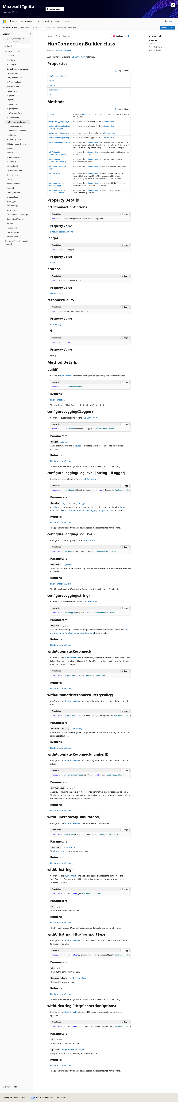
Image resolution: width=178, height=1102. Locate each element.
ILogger (53, 262)
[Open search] (166, 21)
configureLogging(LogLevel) (59, 133)
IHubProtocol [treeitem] (12, 148)
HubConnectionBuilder (60, 461)
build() (51, 114)
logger (51, 80)
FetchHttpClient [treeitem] (13, 86)
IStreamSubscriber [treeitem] (14, 170)
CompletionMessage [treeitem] (15, 78)
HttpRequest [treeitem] (12, 104)
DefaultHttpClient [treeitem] (14, 82)
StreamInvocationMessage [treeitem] (17, 214)
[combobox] (16, 40)
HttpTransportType (77, 978)
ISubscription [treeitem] (12, 175)
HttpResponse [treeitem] (12, 108)
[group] (90, 490)
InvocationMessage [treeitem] (15, 157)
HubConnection (78, 57)
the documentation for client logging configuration (86, 510)
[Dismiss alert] (173, 5)
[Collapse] (30, 34)
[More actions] (128, 36)
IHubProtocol (56, 293)
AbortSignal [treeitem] (11, 64)
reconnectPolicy (54, 90)
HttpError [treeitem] (10, 100)
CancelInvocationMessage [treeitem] (17, 69)
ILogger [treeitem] (10, 153)
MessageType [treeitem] (12, 197)
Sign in (172, 21)
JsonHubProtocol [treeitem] (13, 184)
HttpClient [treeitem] (11, 95)
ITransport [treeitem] (11, 179)
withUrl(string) (54, 173)
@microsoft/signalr (63, 36)
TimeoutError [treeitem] (12, 228)
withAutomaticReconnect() (59, 142)
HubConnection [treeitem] (13, 117)
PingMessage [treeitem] (12, 206)
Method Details (155, 50)
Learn (50, 36)
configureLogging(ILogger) (59, 121)
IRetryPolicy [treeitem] (11, 161)
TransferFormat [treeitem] (13, 232)
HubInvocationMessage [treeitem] (16, 131)
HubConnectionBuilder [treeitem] (16, 122)
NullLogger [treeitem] (11, 201)
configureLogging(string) (58, 138)
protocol (51, 85)
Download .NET (167, 27)
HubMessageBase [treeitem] (14, 139)
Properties (153, 40)
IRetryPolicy (55, 324)
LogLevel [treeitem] (10, 188)
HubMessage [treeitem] (12, 135)
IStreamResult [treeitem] (12, 166)
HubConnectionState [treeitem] (15, 126)
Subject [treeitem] (10, 223)
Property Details (155, 47)
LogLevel (66, 503)
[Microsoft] (4, 21)
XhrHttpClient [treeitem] (12, 237)
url (49, 94)
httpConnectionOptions (57, 76)
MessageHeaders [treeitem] (14, 192)
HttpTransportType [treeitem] (14, 113)
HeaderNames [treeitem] (12, 91)
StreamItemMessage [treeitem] (15, 219)
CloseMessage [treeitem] (12, 73)
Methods (152, 43)
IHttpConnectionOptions (61, 231)
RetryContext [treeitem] (12, 210)
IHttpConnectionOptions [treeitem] (17, 144)
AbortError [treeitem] (11, 60)
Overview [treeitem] (10, 55)
